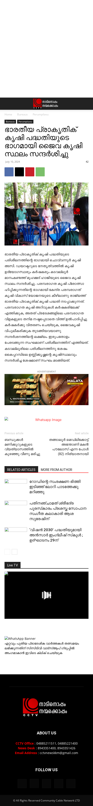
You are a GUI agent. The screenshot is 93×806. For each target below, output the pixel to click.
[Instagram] (34, 783)
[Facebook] (9, 171)
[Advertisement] (46, 48)
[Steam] (46, 783)
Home (8, 114)
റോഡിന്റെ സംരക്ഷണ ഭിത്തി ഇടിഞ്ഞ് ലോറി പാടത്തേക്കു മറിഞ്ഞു (55, 486)
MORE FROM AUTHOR (56, 470)
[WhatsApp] (40, 171)
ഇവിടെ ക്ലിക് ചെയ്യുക (43, 653)
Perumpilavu (41, 114)
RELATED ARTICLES (21, 470)
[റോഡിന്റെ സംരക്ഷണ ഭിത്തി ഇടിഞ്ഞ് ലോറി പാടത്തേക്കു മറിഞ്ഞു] (16, 487)
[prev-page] (7, 552)
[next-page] (14, 552)
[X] (19, 171)
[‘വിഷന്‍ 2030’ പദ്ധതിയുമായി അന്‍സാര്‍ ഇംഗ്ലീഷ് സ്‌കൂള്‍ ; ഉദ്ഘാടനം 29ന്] (16, 535)
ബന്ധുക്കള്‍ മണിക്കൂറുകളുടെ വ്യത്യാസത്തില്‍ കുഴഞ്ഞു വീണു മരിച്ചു (22, 447)
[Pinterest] (29, 171)
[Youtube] (70, 783)
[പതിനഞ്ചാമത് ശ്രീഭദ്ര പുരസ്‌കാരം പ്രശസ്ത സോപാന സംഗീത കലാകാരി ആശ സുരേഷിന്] (16, 508)
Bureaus (22, 114)
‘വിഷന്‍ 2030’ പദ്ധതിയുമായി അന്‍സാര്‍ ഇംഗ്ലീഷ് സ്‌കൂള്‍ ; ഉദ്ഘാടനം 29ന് (56, 535)
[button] (7, 104)
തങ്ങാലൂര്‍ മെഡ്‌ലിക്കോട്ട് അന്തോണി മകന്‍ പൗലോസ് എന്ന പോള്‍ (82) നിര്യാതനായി (68, 447)
